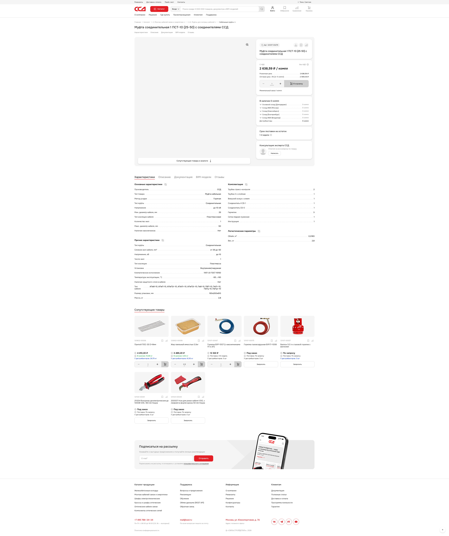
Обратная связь (187, 506)
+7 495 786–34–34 (143, 520)
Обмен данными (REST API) (192, 502)
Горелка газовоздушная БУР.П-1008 (260, 344)
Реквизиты (138, 2)
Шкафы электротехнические (147, 498)
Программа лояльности (282, 502)
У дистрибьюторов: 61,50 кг (182, 358)
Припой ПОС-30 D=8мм (145, 344)
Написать (274, 153)
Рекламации (185, 494)
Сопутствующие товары (149, 309)
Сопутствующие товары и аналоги (192, 161)
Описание (154, 32)
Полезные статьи (279, 494)
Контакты (181, 2)
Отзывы (191, 32)
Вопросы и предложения (191, 490)
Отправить (203, 458)
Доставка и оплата (153, 2)
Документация (167, 32)
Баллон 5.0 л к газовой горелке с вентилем (295, 345)
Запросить (261, 364)
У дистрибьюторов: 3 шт (290, 358)
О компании (139, 15)
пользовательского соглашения (196, 464)
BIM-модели (180, 32)
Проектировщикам (181, 15)
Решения (153, 15)
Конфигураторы (233, 502)
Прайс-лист (169, 2)
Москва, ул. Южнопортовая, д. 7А (243, 520)
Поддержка (211, 15)
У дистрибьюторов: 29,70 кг (145, 358)
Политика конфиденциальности (146, 530)
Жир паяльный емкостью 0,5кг (184, 344)
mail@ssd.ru (186, 520)
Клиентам (198, 15)
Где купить (165, 15)
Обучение (184, 498)
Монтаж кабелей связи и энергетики (151, 494)
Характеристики (141, 32)
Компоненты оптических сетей (148, 510)
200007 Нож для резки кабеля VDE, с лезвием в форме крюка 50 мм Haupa (188, 401)
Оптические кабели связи (146, 506)
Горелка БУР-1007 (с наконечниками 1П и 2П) (223, 345)
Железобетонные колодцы (146, 490)
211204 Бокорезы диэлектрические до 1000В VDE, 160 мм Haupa (151, 401)
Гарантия (275, 506)
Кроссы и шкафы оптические (147, 502)
